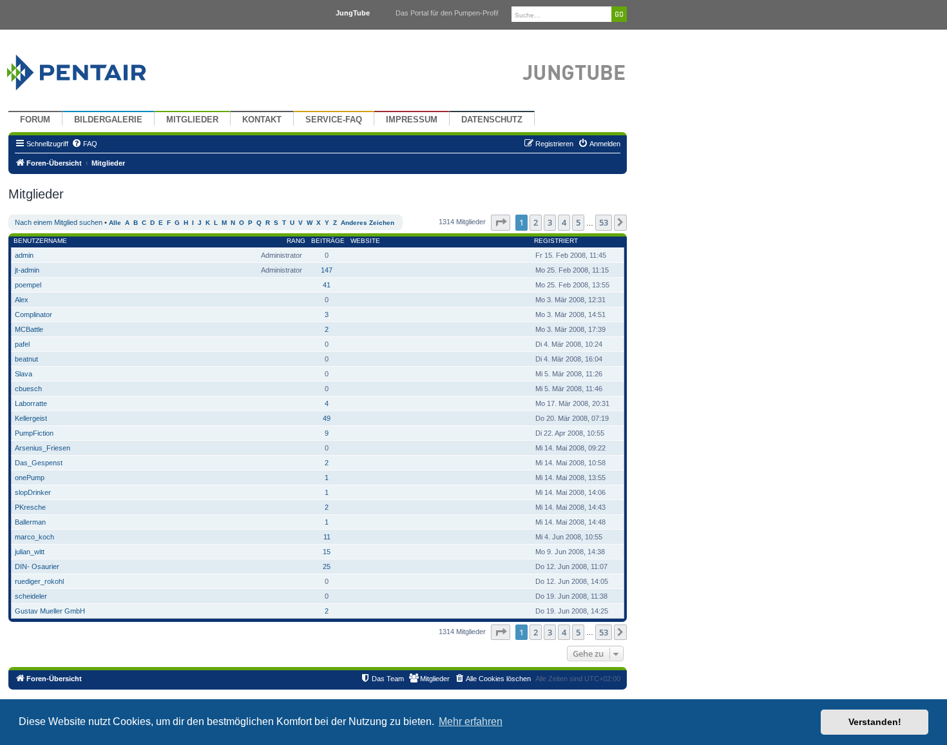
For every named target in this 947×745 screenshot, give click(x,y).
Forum (35, 119)
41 (326, 285)
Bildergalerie (108, 119)
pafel (22, 344)
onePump (29, 477)
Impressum (411, 119)
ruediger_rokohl (39, 581)
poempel (28, 285)
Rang (296, 240)
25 (326, 566)
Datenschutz (491, 119)
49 (326, 418)
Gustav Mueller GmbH (50, 611)
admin (24, 255)
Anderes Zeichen (367, 222)
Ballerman (30, 522)
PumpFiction (34, 433)
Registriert (556, 240)
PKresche (30, 507)
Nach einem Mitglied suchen (58, 222)
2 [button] (535, 222)
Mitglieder (192, 119)
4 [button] (564, 222)
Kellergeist (31, 418)
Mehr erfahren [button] (470, 721)
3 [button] (550, 222)
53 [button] (603, 222)
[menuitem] (84, 143)
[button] (500, 222)
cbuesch (28, 388)
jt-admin (27, 270)
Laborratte (31, 403)
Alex (21, 300)
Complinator (33, 314)
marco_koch (34, 537)
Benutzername (40, 240)
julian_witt (29, 552)
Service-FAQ (333, 119)
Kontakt (262, 119)
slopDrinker (33, 492)
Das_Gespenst (38, 463)
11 (326, 537)
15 (326, 552)
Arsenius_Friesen (42, 448)
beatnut (26, 359)
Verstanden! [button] (874, 722)
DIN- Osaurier (37, 566)
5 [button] (578, 222)
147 (326, 270)
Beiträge (328, 240)
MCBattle (29, 329)
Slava (23, 374)
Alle (115, 222)
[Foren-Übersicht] (92, 69)
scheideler (31, 596)
